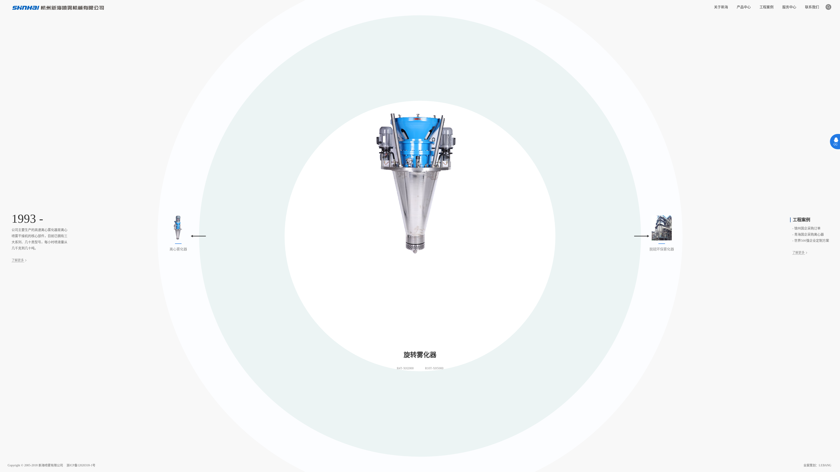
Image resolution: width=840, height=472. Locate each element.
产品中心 (744, 7)
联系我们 (812, 7)
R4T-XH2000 (405, 368)
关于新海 (721, 7)
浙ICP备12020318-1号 (80, 465)
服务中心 (789, 7)
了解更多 (18, 260)
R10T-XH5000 (434, 368)
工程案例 (767, 7)
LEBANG (825, 465)
